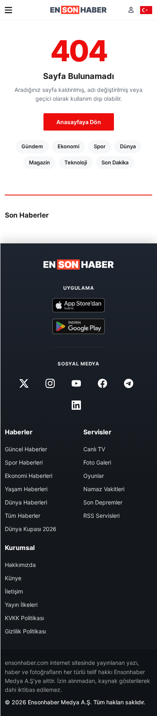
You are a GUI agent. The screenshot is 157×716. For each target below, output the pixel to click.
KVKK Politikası (24, 617)
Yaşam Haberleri (26, 489)
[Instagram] (50, 383)
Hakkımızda (20, 564)
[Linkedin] (76, 405)
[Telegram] (129, 383)
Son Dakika (114, 162)
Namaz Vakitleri (103, 489)
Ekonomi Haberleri (28, 475)
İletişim (14, 591)
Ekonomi (68, 146)
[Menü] (8, 10)
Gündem (32, 146)
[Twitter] (23, 383)
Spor (99, 146)
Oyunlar (93, 475)
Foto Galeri (97, 462)
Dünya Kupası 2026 (30, 528)
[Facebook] (102, 383)
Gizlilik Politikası (25, 631)
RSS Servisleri (101, 515)
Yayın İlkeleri (21, 604)
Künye (13, 578)
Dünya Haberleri (26, 502)
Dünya (128, 146)
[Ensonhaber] (78, 10)
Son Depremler (102, 502)
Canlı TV (94, 449)
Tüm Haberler (22, 515)
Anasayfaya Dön (78, 121)
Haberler (19, 432)
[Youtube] (76, 383)
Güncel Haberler (26, 449)
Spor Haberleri (24, 462)
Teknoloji (75, 162)
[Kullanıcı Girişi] (131, 10)
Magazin (39, 162)
